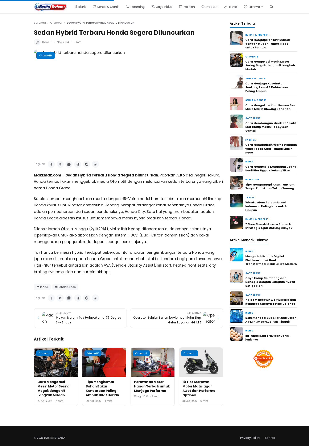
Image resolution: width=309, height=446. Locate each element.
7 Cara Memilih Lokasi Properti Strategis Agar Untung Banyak (268, 226)
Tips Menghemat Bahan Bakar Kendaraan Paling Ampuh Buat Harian (102, 388)
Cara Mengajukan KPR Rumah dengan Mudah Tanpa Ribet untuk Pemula (267, 43)
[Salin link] (95, 164)
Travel (249, 197)
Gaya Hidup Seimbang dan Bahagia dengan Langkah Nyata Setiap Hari (270, 282)
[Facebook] (51, 164)
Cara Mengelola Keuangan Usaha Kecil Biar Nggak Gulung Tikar (270, 168)
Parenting (252, 179)
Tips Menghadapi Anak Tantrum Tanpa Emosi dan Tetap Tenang (269, 186)
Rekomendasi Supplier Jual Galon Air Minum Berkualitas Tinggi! (270, 320)
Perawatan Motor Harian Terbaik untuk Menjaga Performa (152, 386)
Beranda (40, 23)
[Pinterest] (86, 164)
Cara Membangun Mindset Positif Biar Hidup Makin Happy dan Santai (270, 127)
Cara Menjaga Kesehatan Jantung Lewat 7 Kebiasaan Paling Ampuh (266, 87)
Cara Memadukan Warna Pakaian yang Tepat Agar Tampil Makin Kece (271, 148)
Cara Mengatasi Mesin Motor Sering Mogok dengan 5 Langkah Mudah (53, 388)
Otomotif (56, 23)
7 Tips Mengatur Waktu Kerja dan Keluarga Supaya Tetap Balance (270, 302)
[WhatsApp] (69, 164)
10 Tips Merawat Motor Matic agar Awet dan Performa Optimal (198, 388)
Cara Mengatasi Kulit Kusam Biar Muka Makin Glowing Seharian (270, 107)
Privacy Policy (250, 438)
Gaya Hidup (252, 118)
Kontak (270, 438)
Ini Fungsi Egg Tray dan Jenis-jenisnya (268, 338)
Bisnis (249, 161)
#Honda (42, 287)
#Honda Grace (65, 287)
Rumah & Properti (257, 34)
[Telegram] (77, 164)
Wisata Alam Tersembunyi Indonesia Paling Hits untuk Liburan (266, 206)
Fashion (250, 140)
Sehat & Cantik (255, 78)
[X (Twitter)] (60, 164)
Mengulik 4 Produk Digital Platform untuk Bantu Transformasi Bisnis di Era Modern (271, 260)
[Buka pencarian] (271, 6)
